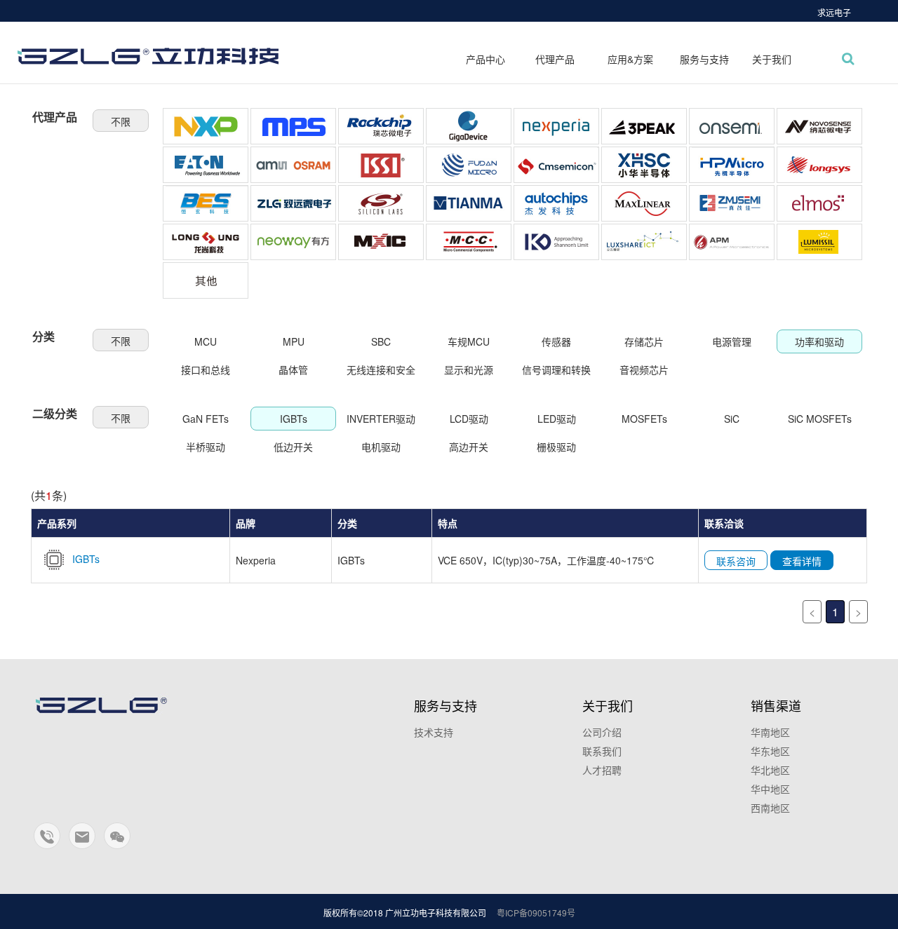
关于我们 (771, 59)
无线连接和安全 (381, 369)
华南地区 (770, 732)
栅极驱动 (556, 447)
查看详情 (802, 561)
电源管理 (731, 341)
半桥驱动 (205, 447)
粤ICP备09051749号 (536, 912)
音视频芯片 (644, 369)
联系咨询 (736, 561)
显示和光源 (468, 369)
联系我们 (602, 751)
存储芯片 (644, 341)
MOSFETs (644, 419)
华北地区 (770, 770)
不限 (120, 121)
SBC (381, 341)
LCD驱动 (469, 419)
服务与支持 (704, 59)
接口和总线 (205, 369)
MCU (205, 341)
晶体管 (293, 369)
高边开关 (468, 447)
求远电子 (834, 12)
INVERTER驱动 (381, 419)
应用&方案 (630, 59)
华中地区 (770, 789)
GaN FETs (205, 419)
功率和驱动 (819, 341)
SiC (731, 419)
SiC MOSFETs (820, 419)
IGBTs (293, 419)
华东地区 (770, 751)
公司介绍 (602, 732)
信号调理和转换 (556, 369)
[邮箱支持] (82, 842)
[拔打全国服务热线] (47, 842)
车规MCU (469, 341)
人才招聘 (602, 770)
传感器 (556, 341)
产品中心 (485, 59)
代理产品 (555, 59)
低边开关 (293, 447)
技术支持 (433, 732)
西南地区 (770, 808)
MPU (293, 341)
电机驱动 (381, 447)
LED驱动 (556, 419)
